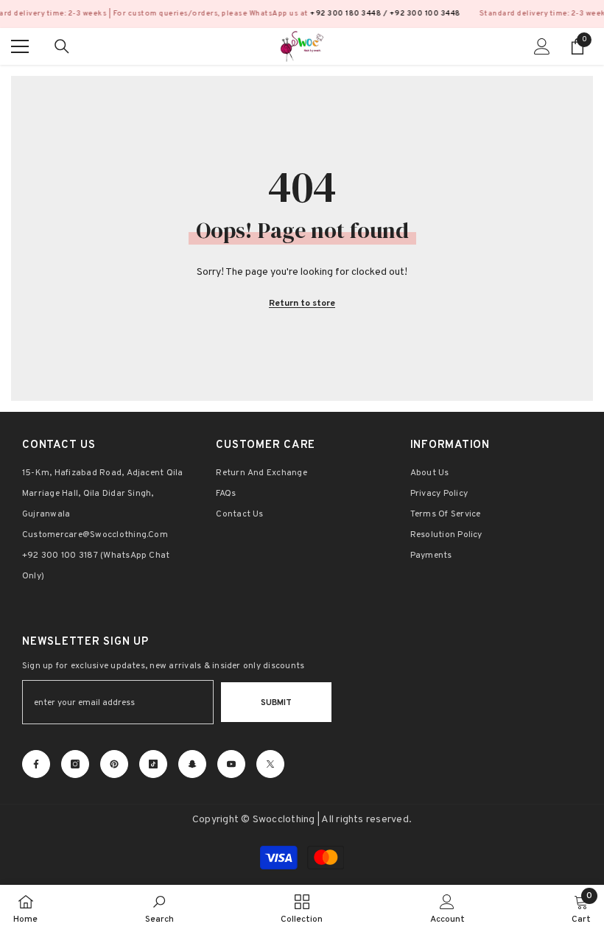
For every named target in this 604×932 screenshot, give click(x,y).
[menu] (20, 46)
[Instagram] (75, 764)
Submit (276, 703)
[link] (159, 908)
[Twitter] (270, 764)
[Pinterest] (114, 764)
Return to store (302, 303)
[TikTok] (153, 764)
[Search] (62, 46)
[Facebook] (36, 764)
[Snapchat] (192, 764)
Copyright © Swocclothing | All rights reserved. (302, 819)
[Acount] (542, 46)
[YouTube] (231, 764)
